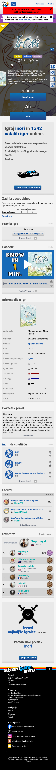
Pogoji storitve (34, 759)
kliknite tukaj (25, 19)
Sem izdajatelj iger (14, 693)
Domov (10, 710)
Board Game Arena (15, 757)
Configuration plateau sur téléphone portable (32, 518)
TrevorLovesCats (26, 566)
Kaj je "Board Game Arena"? (18, 678)
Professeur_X (24, 575)
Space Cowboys (35, 343)
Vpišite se (51, 4)
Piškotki (28, 761)
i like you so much (26, 559)
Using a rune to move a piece (24, 500)
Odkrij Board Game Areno (28, 187)
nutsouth (22, 583)
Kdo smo (11, 680)
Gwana (17, 520)
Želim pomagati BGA (15, 697)
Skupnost (11, 715)
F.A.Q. (10, 682)
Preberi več (28, 435)
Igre (9, 713)
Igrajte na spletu (28, 657)
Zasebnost (44, 759)
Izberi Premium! (13, 702)
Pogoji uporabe (21, 759)
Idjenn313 (18, 503)
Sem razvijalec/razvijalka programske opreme (24, 695)
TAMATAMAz (20, 512)
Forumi (10, 717)
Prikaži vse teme (28, 525)
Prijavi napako (13, 700)
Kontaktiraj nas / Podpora (17, 685)
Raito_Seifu (23, 591)
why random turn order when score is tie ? (31, 509)
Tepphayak (39, 541)
